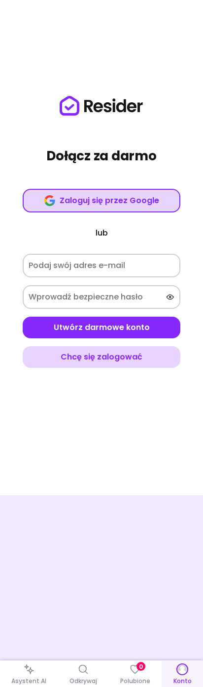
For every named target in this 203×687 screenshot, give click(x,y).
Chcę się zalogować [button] (101, 356)
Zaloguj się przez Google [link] (109, 200)
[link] (101, 106)
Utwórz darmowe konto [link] (102, 327)
